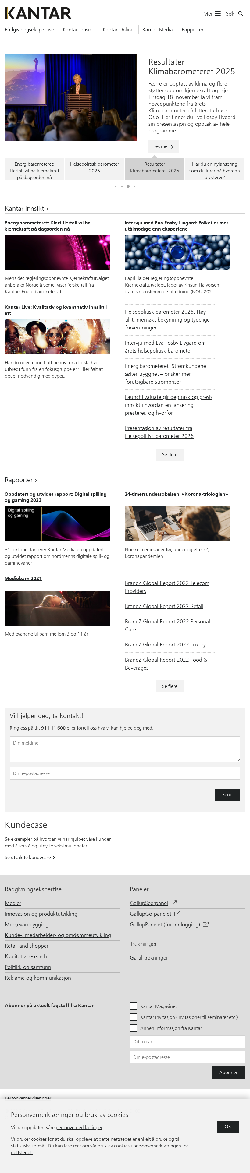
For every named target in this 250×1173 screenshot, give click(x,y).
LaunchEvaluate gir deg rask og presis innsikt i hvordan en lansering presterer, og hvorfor (168, 405)
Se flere (169, 454)
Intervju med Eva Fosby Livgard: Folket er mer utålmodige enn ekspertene (176, 226)
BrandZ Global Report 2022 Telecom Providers (167, 587)
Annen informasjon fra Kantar (171, 1028)
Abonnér (228, 1072)
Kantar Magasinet (158, 1006)
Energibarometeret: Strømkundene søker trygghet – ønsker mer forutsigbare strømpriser (165, 374)
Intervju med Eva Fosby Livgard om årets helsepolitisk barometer (165, 347)
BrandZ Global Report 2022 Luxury (165, 644)
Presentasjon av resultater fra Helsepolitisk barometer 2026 (159, 432)
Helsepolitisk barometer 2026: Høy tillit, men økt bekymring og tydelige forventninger (167, 319)
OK (228, 1126)
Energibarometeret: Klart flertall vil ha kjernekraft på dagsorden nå (48, 226)
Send (227, 795)
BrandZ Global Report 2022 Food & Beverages (166, 664)
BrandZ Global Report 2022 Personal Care (167, 625)
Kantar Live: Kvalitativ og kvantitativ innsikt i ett (56, 310)
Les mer (161, 146)
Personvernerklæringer (28, 1098)
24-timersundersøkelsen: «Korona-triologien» (176, 494)
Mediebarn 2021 (23, 578)
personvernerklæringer (79, 1127)
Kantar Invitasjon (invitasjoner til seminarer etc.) (189, 1017)
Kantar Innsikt (25, 209)
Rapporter (19, 480)
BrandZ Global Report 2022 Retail (164, 606)
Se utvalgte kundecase (28, 857)
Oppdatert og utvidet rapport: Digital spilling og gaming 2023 (56, 497)
